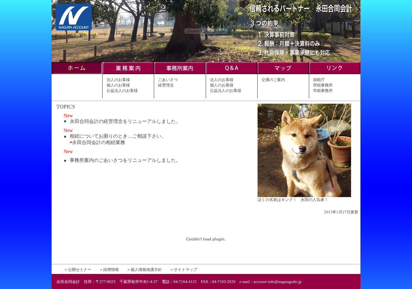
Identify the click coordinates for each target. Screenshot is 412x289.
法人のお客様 (118, 79)
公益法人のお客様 (122, 90)
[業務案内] (128, 72)
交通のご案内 (273, 79)
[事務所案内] (179, 72)
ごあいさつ (168, 79)
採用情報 (111, 269)
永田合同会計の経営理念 (96, 121)
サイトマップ (185, 269)
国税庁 (319, 79)
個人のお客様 (118, 85)
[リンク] (334, 72)
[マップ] (283, 72)
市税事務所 (323, 90)
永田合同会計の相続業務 (98, 142)
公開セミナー (79, 269)
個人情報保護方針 (146, 269)
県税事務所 (323, 85)
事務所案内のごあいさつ (96, 160)
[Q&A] (231, 72)
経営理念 (166, 85)
